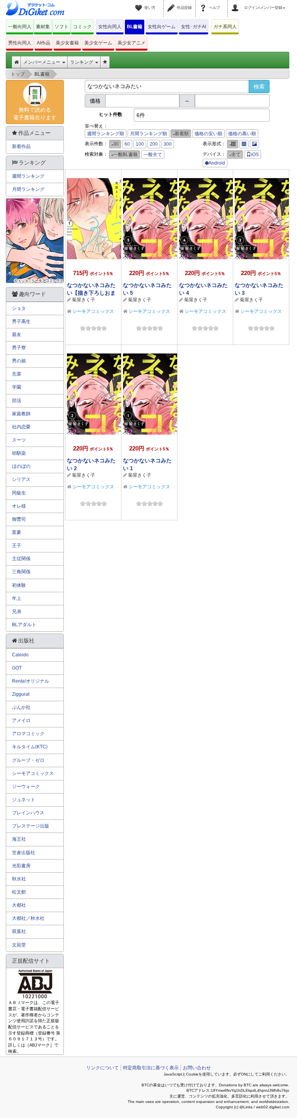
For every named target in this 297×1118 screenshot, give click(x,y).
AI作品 (43, 43)
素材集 (43, 26)
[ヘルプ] (204, 3)
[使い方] (139, 3)
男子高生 (21, 321)
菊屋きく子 (83, 299)
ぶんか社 (21, 707)
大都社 (19, 905)
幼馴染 (19, 453)
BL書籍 (134, 26)
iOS (255, 154)
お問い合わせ (197, 1067)
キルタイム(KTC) (30, 746)
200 (154, 144)
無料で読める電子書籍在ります (34, 114)
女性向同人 (109, 26)
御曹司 (19, 519)
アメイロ (21, 720)
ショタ (19, 308)
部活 (16, 400)
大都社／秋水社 (28, 918)
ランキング (82, 62)
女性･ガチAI (193, 26)
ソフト (61, 26)
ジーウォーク (26, 786)
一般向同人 (19, 26)
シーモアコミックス (93, 311)
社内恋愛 (21, 427)
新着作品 (21, 146)
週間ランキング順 (105, 133)
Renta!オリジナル (30, 681)
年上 (16, 598)
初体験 (19, 585)
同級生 (19, 493)
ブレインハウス (28, 813)
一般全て (152, 154)
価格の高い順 (242, 133)
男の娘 (19, 361)
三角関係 (21, 571)
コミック (82, 26)
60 (127, 144)
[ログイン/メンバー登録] (236, 3)
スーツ (19, 440)
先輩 (16, 374)
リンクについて (102, 1067)
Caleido (20, 655)
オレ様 (19, 506)
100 (140, 144)
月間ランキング (28, 189)
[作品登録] (172, 3)
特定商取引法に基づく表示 (151, 1067)
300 (168, 144)
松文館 (19, 892)
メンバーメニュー (42, 62)
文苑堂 (19, 945)
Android (216, 163)
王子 (16, 545)
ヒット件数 (110, 114)
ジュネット (23, 799)
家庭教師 (21, 413)
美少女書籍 (67, 43)
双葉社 (19, 931)
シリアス (21, 479)
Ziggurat (20, 694)
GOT (17, 668)
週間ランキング (28, 176)
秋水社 (19, 879)
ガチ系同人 (225, 26)
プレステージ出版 (30, 826)
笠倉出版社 (23, 852)
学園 (16, 387)
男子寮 (19, 347)
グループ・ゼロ (28, 760)
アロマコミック (28, 733)
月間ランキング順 (148, 133)
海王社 (19, 839)
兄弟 (16, 611)
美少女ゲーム (98, 43)
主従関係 (21, 558)
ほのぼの (21, 466)
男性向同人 (19, 43)
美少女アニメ (131, 43)
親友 (16, 334)
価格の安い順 (208, 133)
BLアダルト (24, 624)
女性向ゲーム (162, 26)
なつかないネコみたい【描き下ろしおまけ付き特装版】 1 (91, 293)
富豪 (16, 532)
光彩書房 (21, 865)
